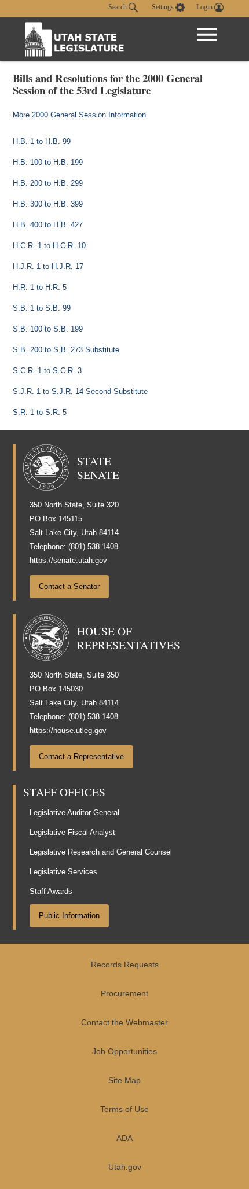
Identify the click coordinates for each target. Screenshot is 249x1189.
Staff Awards (51, 891)
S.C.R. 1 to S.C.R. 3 (47, 370)
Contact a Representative (81, 756)
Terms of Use (124, 1109)
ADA (124, 1138)
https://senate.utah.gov (68, 560)
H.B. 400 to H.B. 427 (48, 224)
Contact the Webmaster (124, 1022)
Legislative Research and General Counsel (101, 852)
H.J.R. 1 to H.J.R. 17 (48, 266)
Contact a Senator (69, 586)
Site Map (124, 1080)
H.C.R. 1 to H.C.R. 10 (49, 245)
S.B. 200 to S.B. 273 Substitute (66, 349)
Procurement (124, 993)
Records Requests (125, 964)
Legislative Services (63, 871)
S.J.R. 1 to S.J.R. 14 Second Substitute (80, 391)
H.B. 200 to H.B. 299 (48, 183)
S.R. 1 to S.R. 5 (40, 412)
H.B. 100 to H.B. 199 (48, 162)
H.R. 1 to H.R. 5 (40, 287)
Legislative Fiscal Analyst (72, 832)
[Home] (74, 39)
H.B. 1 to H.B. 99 (42, 141)
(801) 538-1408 (93, 546)
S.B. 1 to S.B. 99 (42, 308)
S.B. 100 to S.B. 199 (48, 329)
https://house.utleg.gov (68, 730)
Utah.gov (124, 1167)
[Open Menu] (207, 35)
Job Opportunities (124, 1051)
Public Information (69, 915)
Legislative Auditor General (74, 812)
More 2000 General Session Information (79, 115)
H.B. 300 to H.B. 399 (48, 204)
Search (118, 7)
